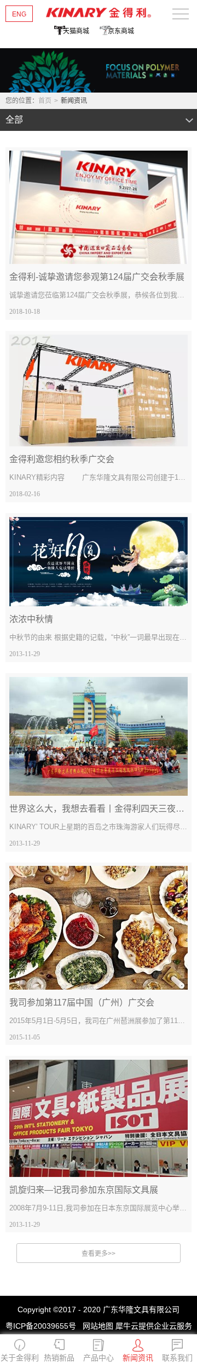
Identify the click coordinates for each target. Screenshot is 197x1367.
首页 (44, 101)
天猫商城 (76, 31)
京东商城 (121, 31)
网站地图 (95, 1326)
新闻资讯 (74, 101)
